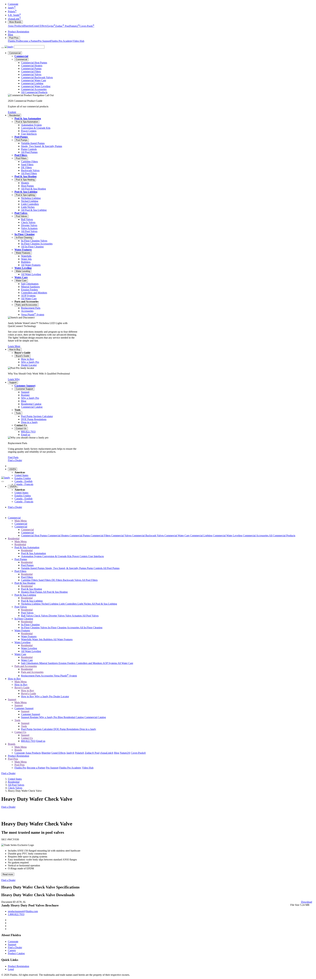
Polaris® (79, 752)
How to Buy (14, 349)
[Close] (2, 481)
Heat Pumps (36, 592)
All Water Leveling (31, 651)
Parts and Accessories (26, 305)
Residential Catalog (74, 717)
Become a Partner (29, 41)
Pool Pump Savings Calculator (37, 729)
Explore (12, 112)
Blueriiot (27, 26)
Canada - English (23, 481)
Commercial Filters (101, 535)
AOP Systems (110, 663)
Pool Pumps (21, 136)
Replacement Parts (31, 675)
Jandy (12, 7)
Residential (14, 115)
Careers (12, 950)
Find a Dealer (15, 460)
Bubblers (48, 639)
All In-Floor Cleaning (91, 627)
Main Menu (20, 520)
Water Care (21, 277)
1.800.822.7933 (16, 914)
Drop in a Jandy (87, 729)
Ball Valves (27, 615)
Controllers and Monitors (89, 663)
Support (13, 382)
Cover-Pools (87, 26)
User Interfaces (96, 556)
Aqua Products (15, 26)
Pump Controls (95, 568)
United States (21, 475)
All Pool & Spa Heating (55, 592)
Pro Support (44, 41)
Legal (11, 969)
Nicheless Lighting (31, 603)
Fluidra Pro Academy (62, 41)
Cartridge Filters (30, 580)
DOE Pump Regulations (66, 729)
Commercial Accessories (256, 535)
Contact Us (21, 428)
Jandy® (70, 752)
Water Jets (37, 639)
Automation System (31, 556)
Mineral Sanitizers (49, 663)
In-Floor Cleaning (24, 234)
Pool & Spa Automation (27, 118)
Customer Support (24, 385)
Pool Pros (14, 38)
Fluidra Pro (14, 41)
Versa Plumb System (65, 675)
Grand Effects (39, 26)
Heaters (25, 592)
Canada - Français (23, 484)
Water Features (23, 249)
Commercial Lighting (201, 535)
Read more (8, 874)
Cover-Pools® (138, 752)
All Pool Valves (90, 615)
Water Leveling (23, 267)
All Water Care (125, 663)
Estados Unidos (22, 478)
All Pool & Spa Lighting (104, 603)
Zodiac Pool (62, 26)
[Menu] (2, 47)
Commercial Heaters (59, 535)
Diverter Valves (57, 615)
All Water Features (63, 639)
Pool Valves (20, 213)
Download (306, 902)
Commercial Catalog (95, 717)
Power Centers (80, 556)
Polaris (12, 11)
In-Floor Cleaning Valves (34, 627)
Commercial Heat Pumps (34, 535)
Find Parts (13, 457)
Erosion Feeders (67, 663)
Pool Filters (20, 155)
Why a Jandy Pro (44, 696)
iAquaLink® (106, 752)
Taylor (51, 26)
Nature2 (75, 26)
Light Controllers (68, 603)
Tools (18, 413)
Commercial (15, 53)
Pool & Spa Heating (25, 176)
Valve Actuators (73, 615)
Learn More (14, 346)
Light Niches (85, 603)
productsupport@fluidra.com (23, 911)
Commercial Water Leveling (228, 535)
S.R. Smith (14, 15)
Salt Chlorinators (30, 663)
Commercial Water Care (177, 535)
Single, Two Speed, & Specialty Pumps (66, 568)
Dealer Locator (61, 696)
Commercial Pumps (80, 535)
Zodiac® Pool (92, 752)
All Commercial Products (282, 535)
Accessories (47, 675)
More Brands (15, 22)
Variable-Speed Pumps (33, 568)
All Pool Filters (90, 580)
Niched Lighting (50, 603)
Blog (10, 34)
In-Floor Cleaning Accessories (64, 627)
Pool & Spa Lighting (25, 191)
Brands (11, 744)
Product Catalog (16, 953)
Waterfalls (26, 639)
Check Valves (41, 615)
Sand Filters (45, 580)
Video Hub (78, 41)
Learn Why (14, 379)
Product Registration (18, 31)
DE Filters (57, 580)
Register (34, 717)
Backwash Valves (72, 580)
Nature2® (125, 752)
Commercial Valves (121, 535)
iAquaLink (14, 18)
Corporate (13, 4)
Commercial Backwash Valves (148, 535)
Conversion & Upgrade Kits (57, 556)
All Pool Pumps (111, 568)
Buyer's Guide (22, 356)
